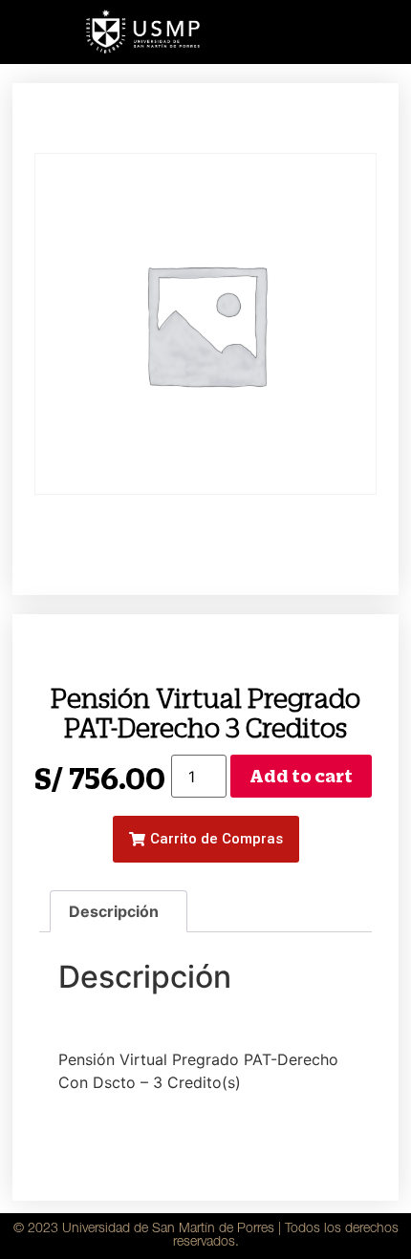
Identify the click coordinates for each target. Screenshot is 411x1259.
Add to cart (301, 776)
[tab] (118, 911)
